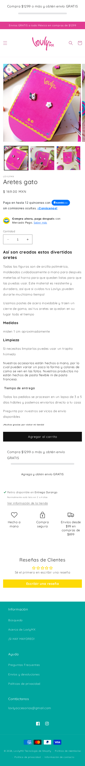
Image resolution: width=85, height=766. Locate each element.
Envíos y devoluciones (24, 674)
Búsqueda (15, 620)
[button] (5, 43)
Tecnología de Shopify (38, 750)
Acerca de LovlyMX (21, 629)
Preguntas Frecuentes (24, 665)
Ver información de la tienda (27, 503)
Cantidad (9, 231)
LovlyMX (19, 750)
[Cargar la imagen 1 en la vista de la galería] (16, 158)
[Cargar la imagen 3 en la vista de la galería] (69, 158)
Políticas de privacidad (24, 684)
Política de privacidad (27, 757)
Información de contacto (59, 757)
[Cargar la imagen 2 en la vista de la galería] (42, 158)
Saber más (40, 222)
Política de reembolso (68, 750)
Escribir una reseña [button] (42, 584)
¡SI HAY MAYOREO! (21, 639)
